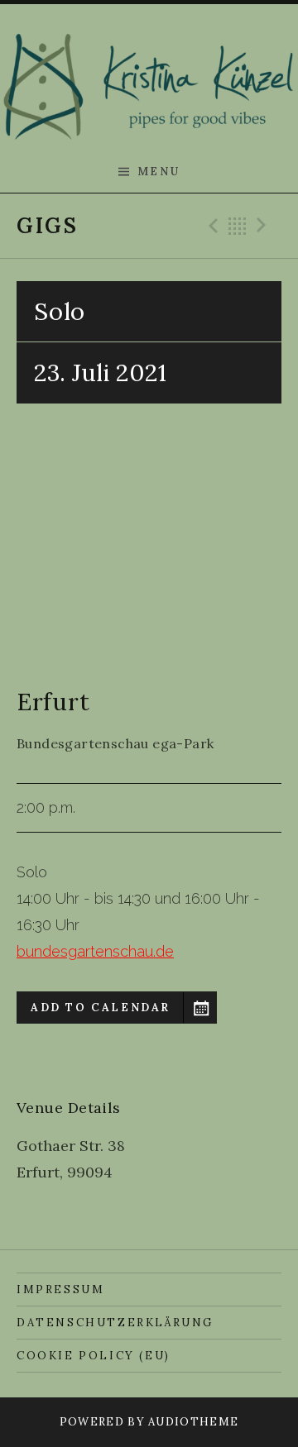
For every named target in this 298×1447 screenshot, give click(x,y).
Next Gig (264, 225)
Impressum (60, 1289)
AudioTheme (193, 1422)
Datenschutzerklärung (115, 1323)
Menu (158, 172)
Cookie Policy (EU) (94, 1356)
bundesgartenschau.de (95, 951)
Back (237, 225)
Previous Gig (211, 225)
